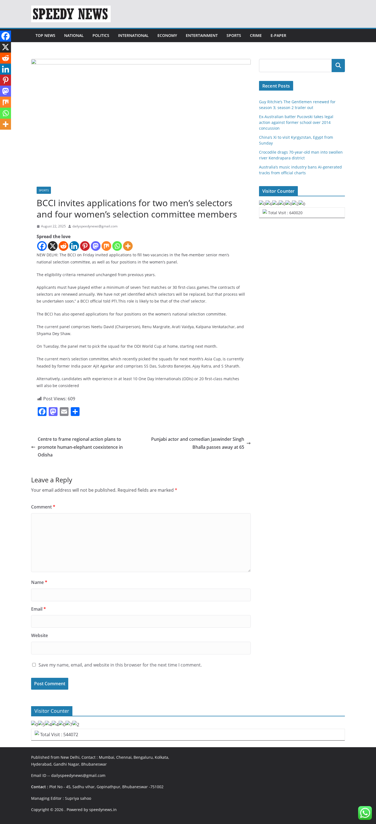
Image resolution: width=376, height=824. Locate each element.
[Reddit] (63, 246)
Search (338, 65)
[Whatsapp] (117, 246)
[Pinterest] (85, 246)
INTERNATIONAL (133, 35)
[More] (128, 246)
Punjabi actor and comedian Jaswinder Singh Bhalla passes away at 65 (197, 443)
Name (39, 582)
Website (39, 635)
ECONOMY (167, 35)
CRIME (256, 35)
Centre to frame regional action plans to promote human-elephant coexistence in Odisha (80, 447)
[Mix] (106, 246)
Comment (43, 507)
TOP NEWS (45, 35)
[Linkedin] (74, 246)
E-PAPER (278, 35)
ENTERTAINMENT (202, 35)
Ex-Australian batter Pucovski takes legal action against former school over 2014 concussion (296, 122)
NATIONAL (74, 35)
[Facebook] (42, 246)
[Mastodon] (95, 246)
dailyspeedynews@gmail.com (95, 226)
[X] (53, 246)
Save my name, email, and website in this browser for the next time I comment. (120, 665)
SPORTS (234, 35)
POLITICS (100, 35)
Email (38, 609)
